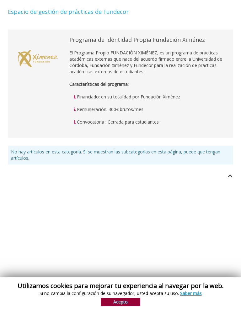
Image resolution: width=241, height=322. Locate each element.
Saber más (191, 293)
